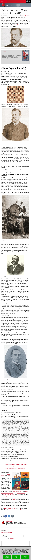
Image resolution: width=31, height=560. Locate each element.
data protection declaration (17, 553)
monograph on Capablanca (8, 495)
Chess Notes (17, 24)
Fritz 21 (4, 51)
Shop (2, 1)
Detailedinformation (7, 557)
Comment (3, 539)
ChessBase (9, 521)
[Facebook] (5, 516)
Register (11, 538)
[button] (9, 1)
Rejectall (16, 557)
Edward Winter (7, 512)
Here (16, 551)
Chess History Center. (9, 508)
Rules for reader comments (6, 532)
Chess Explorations (17, 491)
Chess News (10, 6)
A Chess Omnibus (21, 493)
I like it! (22, 15)
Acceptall (25, 557)
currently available (17, 509)
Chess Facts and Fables (9, 494)
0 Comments (27, 15)
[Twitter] (9, 516)
